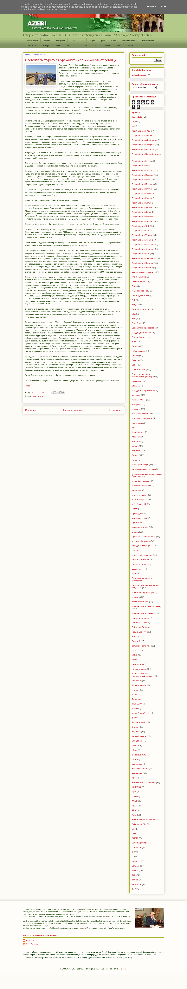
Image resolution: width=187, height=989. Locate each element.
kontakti (130, 45)
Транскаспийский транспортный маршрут (143, 674)
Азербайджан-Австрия (142, 135)
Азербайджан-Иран (141, 179)
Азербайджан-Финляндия (144, 244)
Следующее (31, 410)
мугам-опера (138, 522)
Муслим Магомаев (141, 541)
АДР (134, 121)
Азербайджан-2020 (141, 131)
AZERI (135, 815)
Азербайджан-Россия (142, 221)
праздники (60, 41)
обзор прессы (138, 569)
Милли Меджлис (140, 495)
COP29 (135, 838)
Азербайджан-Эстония (142, 263)
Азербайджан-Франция (143, 249)
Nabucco (136, 861)
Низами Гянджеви (140, 560)
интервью (136, 404)
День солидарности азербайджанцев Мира (143, 375)
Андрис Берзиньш (140, 291)
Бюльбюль (137, 323)
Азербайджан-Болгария (143, 149)
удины (135, 708)
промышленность (140, 601)
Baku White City (139, 824)
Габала (135, 346)
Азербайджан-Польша (142, 216)
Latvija (46, 45)
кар (133, 427)
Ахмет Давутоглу (140, 295)
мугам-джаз (137, 513)
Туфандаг (136, 699)
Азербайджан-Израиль (142, 175)
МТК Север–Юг (139, 504)
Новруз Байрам (139, 564)
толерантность (139, 669)
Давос (134, 365)
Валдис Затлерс (139, 337)
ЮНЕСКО (136, 787)
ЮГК (134, 778)
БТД (134, 314)
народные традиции (141, 546)
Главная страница (73, 410)
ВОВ (134, 341)
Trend (27, 386)
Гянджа (135, 360)
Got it (163, 7)
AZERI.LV (30, 940)
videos (107, 45)
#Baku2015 (137, 117)
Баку (134, 304)
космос (135, 446)
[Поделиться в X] (57, 392)
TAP (134, 875)
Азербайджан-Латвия (142, 207)
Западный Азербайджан (143, 390)
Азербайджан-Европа (142, 170)
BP (133, 829)
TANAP (135, 870)
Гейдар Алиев (138, 351)
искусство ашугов (140, 413)
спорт (134, 650)
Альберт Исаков (139, 281)
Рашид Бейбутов (140, 632)
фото (103, 41)
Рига (134, 636)
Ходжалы (136, 731)
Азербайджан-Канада (142, 198)
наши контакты (148, 41)
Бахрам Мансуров (140, 309)
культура (136, 451)
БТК (133, 318)
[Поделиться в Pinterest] (63, 392)
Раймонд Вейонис (140, 618)
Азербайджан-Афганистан (144, 140)
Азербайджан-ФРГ (140, 253)
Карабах (136, 437)
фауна (135, 717)
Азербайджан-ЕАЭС (141, 165)
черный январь (139, 736)
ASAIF (135, 801)
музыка (135, 532)
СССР (134, 655)
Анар (134, 286)
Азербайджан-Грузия (142, 161)
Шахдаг (135, 745)
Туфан (135, 694)
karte (68, 45)
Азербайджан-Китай (141, 203)
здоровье (136, 395)
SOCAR (135, 866)
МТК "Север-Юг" (140, 499)
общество (136, 573)
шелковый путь (139, 755)
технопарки (137, 664)
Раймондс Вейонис (141, 627)
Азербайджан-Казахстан (143, 193)
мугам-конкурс (139, 518)
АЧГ (133, 300)
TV (82, 41)
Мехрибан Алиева (140, 481)
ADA (134, 792)
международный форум (143, 469)
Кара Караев (138, 432)
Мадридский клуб (140, 464)
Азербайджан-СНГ (140, 226)
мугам (135, 509)
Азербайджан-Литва (141, 212)
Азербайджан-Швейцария (144, 258)
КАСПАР (136, 441)
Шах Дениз (137, 741)
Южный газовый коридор (144, 782)
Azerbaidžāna (31, 45)
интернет (136, 409)
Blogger (124, 969)
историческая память (142, 418)
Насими (135, 550)
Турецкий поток (139, 685)
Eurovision (136, 847)
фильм (135, 727)
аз (133, 126)
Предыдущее (115, 410)
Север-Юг (136, 641)
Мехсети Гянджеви (141, 485)
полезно (136, 597)
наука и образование (142, 555)
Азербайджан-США (141, 230)
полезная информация (143, 592)
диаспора (136, 381)
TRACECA (136, 884)
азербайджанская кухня (143, 272)
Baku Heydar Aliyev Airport (144, 819)
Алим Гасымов (139, 277)
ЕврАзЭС (136, 386)
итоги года (137, 423)
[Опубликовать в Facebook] (60, 392)
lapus (118, 45)
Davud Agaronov (139, 843)
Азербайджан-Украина (142, 240)
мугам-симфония (140, 527)
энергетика (38, 396)
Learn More (151, 7)
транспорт (137, 680)
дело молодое (139, 369)
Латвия (47, 41)
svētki (57, 45)
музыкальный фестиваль (144, 536)
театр (134, 659)
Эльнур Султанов (140, 768)
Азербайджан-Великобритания (146, 154)
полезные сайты (129, 41)
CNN (134, 833)
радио (92, 41)
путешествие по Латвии (143, 613)
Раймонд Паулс (139, 622)
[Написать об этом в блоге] (54, 392)
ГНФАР (135, 355)
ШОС (134, 759)
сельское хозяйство (141, 646)
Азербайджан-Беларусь (143, 144)
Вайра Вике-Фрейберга (143, 328)
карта (73, 41)
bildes (96, 45)
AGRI (134, 796)
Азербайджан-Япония (142, 267)
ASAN (134, 806)
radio (86, 45)
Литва (134, 460)
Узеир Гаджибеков (140, 713)
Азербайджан (32, 41)
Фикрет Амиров (139, 722)
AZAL (134, 810)
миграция (136, 490)
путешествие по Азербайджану (146, 606)
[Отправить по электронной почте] (52, 392)
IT (133, 856)
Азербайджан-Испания (143, 184)
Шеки (134, 750)
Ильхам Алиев (139, 400)
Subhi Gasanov (32, 944)
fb (133, 852)
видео (113, 41)
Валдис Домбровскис (142, 332)
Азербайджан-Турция (142, 235)
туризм (135, 690)
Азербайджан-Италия (142, 189)
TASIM (135, 880)
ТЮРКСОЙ (137, 704)
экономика (137, 764)
